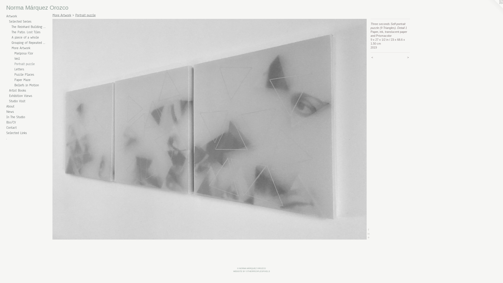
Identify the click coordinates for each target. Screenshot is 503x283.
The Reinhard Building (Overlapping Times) (29, 27)
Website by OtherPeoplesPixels (251, 271)
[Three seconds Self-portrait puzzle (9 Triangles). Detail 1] (209, 129)
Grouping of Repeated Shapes (29, 42)
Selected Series (20, 21)
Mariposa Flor (23, 53)
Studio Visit (17, 101)
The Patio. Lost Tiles (26, 32)
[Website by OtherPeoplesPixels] (495, 8)
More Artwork (21, 48)
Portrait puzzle (24, 64)
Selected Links (16, 133)
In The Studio (15, 117)
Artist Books (17, 90)
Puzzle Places (24, 74)
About (10, 106)
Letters (19, 69)
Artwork (11, 16)
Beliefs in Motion (26, 85)
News (10, 111)
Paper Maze (22, 80)
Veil (17, 58)
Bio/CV (11, 122)
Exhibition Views (20, 96)
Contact (11, 127)
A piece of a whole (25, 37)
